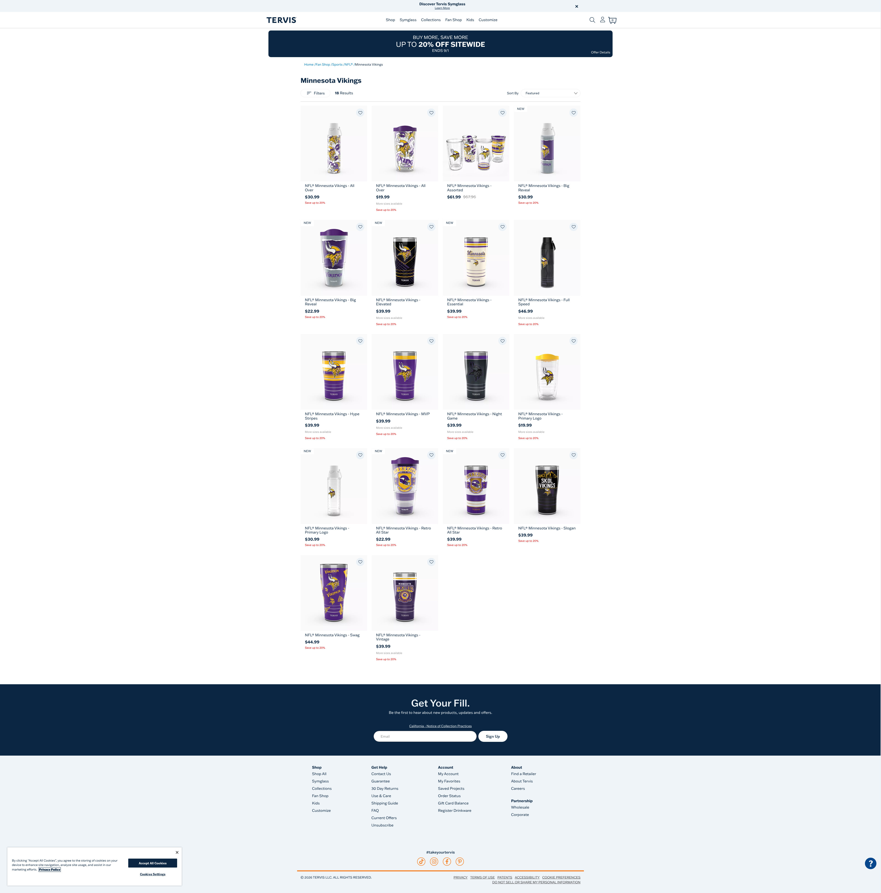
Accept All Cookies (153, 863)
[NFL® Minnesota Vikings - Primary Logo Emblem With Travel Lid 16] (547, 371)
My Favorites (449, 781)
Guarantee (380, 781)
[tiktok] (421, 861)
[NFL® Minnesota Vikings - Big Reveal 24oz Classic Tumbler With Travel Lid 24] (334, 257)
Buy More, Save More (440, 43)
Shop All (319, 774)
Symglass (408, 20)
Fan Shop (453, 20)
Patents (504, 877)
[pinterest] (460, 861)
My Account (448, 774)
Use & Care (381, 796)
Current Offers (384, 818)
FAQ (375, 810)
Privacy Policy (49, 869)
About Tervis (522, 781)
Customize (488, 20)
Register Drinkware (454, 810)
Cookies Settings (152, 874)
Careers (518, 788)
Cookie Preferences (561, 877)
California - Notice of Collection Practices (440, 726)
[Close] (177, 852)
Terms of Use (482, 877)
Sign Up (493, 736)
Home (309, 64)
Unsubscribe (382, 825)
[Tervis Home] (281, 20)
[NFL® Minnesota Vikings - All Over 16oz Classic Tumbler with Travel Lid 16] (405, 143)
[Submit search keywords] (592, 20)
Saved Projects (451, 788)
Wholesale (520, 807)
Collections (431, 20)
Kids (470, 20)
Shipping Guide (384, 803)
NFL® (349, 64)
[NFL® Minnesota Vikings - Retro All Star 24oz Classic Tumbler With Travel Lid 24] (405, 486)
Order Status (449, 796)
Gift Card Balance (453, 803)
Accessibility (527, 877)
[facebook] (447, 861)
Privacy (461, 877)
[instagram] (434, 861)
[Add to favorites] (360, 112)
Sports (337, 64)
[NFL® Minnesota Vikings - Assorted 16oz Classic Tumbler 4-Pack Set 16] (476, 143)
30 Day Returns (385, 788)
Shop (390, 20)
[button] (492, 6)
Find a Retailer (523, 774)
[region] (94, 866)
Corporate (520, 814)
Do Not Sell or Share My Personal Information (536, 882)
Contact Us (381, 774)
